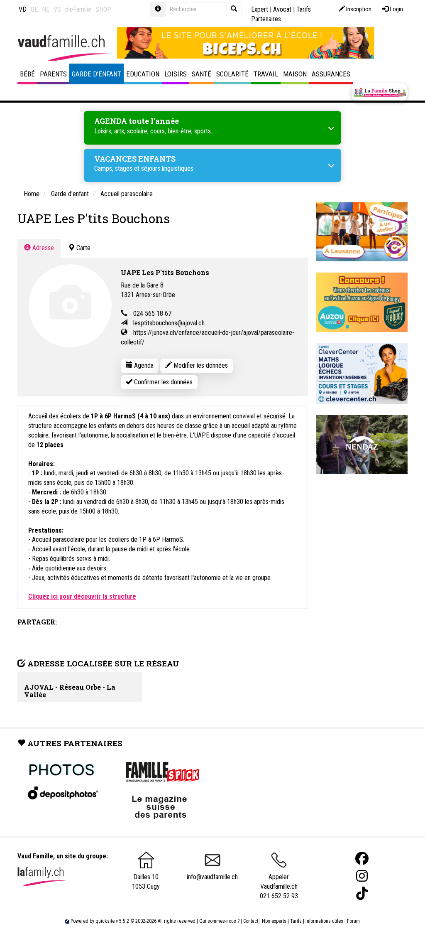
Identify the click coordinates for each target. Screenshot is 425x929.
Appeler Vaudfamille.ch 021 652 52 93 (279, 886)
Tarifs (296, 921)
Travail (266, 74)
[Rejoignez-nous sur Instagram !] (362, 876)
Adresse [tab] (42, 248)
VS (57, 9)
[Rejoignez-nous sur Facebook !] (362, 859)
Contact (250, 921)
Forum (353, 921)
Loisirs (175, 74)
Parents (53, 74)
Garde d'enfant (96, 74)
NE (45, 9)
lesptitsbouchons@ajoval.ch (169, 323)
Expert (259, 9)
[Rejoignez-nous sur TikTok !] (362, 893)
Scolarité (232, 74)
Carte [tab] (82, 248)
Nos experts (274, 921)
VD (23, 9)
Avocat (282, 9)
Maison (295, 74)
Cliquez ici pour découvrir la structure (82, 596)
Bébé (27, 74)
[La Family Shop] (380, 92)
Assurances (331, 74)
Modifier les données (200, 365)
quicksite (105, 921)
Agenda (143, 365)
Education (142, 74)
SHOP (103, 9)
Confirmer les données (162, 382)
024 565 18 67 (152, 313)
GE (34, 9)
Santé (201, 74)
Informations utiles (324, 921)
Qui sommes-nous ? (219, 921)
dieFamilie (78, 9)
